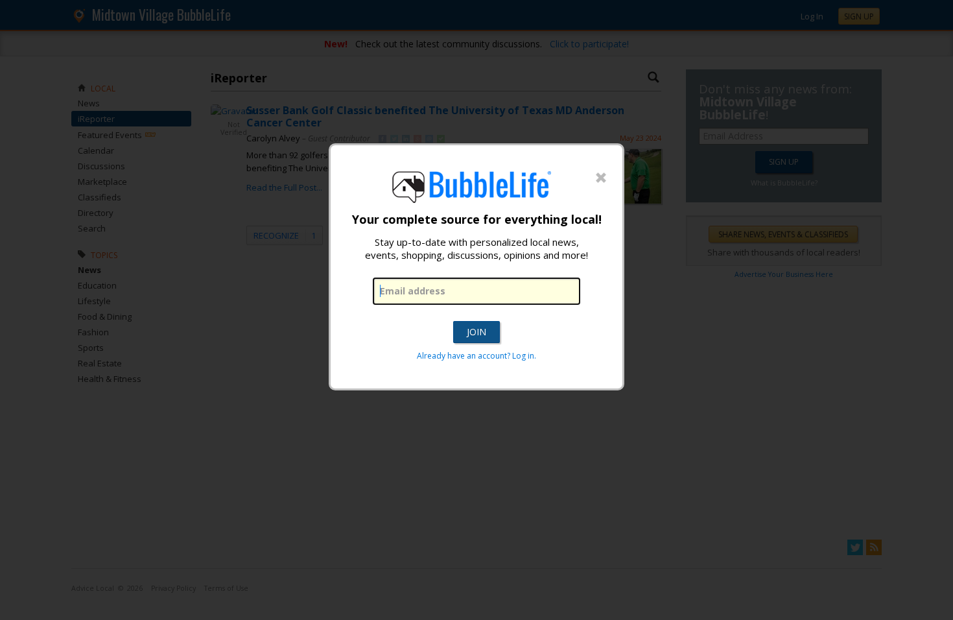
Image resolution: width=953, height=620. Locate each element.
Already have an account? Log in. (476, 355)
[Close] (601, 178)
